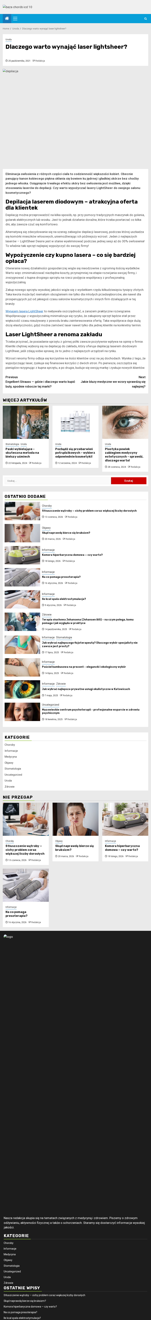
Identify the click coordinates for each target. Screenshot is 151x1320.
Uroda (9, 39)
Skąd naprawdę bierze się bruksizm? (66, 532)
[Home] (7, 18)
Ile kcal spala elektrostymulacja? (64, 599)
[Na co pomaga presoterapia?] (22, 577)
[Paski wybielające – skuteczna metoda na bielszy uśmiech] (26, 422)
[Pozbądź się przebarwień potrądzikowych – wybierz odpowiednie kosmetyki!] (75, 422)
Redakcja (40, 61)
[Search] (145, 18)
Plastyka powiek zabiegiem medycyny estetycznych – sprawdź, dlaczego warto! (124, 454)
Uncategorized (50, 704)
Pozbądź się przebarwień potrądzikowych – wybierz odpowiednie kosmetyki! (75, 453)
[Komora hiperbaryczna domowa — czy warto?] (22, 555)
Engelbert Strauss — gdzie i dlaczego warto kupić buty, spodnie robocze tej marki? (40, 381)
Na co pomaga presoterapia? (61, 577)
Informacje (48, 549)
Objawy (46, 527)
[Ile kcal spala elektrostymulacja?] (22, 599)
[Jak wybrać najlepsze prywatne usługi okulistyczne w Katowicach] (22, 689)
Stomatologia (12, 444)
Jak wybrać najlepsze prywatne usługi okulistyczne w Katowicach (86, 689)
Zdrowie (47, 614)
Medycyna (11, 756)
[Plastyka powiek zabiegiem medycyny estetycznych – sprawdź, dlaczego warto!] (125, 422)
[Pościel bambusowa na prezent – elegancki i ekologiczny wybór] (22, 667)
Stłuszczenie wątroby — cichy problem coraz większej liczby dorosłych (89, 510)
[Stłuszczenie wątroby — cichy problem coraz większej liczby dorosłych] (22, 511)
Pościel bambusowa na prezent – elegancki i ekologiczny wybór (84, 666)
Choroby (47, 505)
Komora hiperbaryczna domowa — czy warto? (72, 554)
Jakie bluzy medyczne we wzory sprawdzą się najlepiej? (113, 381)
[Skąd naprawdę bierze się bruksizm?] (22, 533)
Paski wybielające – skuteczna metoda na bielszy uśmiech (22, 453)
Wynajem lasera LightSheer (24, 311)
